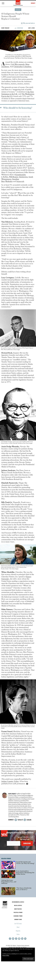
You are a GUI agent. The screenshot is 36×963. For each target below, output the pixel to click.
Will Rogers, (13, 177)
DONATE (33, 3)
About (18, 927)
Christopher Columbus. (23, 67)
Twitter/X (20, 820)
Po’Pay (5, 177)
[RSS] (25, 938)
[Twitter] (13, 938)
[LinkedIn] (22, 938)
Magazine (18, 931)
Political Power (18, 912)
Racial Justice (18, 905)
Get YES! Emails (18, 923)
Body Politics (18, 909)
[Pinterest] (19, 938)
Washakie (9, 181)
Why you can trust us (29, 23)
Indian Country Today (10, 781)
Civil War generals (17, 64)
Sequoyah (20, 181)
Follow (18, 934)
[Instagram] (16, 938)
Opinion (18, 10)
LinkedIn (28, 820)
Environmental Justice (18, 902)
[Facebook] (10, 938)
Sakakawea (23, 177)
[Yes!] (18, 3)
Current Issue (18, 919)
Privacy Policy (5, 955)
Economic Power (18, 916)
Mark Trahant (5, 28)
